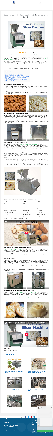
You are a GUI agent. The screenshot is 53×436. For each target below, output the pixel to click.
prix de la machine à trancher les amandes (14, 249)
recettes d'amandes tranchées (24, 297)
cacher (10, 71)
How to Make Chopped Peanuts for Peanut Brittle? (14, 408)
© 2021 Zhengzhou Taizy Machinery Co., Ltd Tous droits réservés (12, 430)
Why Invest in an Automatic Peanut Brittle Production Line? (37, 408)
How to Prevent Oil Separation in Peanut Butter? (36, 390)
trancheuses (15, 65)
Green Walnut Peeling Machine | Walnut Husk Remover (14, 372)
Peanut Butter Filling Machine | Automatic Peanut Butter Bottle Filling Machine (37, 372)
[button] (40, 2)
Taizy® (8, 419)
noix (36, 54)
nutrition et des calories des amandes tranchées (27, 292)
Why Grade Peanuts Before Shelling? (12, 389)
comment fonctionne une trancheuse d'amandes (28, 144)
